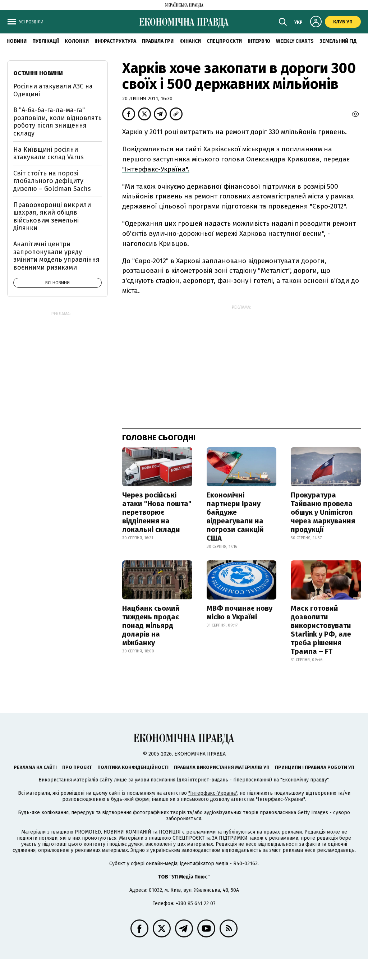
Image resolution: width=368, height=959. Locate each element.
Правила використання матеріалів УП (222, 767)
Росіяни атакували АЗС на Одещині (53, 90)
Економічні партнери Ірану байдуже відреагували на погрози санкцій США (235, 516)
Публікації (45, 41)
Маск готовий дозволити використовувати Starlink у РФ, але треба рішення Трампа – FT (321, 630)
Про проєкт (77, 767)
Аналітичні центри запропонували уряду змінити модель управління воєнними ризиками (56, 255)
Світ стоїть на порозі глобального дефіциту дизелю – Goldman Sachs (52, 181)
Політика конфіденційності (133, 767)
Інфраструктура (115, 41)
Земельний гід (338, 41)
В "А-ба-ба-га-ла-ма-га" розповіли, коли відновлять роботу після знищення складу (57, 121)
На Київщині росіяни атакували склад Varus (48, 153)
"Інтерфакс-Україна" (212, 793)
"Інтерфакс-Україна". (155, 169)
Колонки (77, 41)
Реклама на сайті (35, 767)
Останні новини (38, 73)
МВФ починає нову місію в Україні (239, 612)
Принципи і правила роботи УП (314, 767)
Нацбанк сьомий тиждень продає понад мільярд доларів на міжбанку (151, 625)
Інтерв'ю (259, 41)
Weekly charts (295, 41)
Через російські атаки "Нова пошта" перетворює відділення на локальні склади (157, 512)
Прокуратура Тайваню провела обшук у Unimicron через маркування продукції (323, 512)
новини (16, 41)
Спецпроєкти (224, 41)
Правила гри (158, 41)
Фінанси (190, 41)
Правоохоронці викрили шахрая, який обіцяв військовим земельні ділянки (52, 216)
